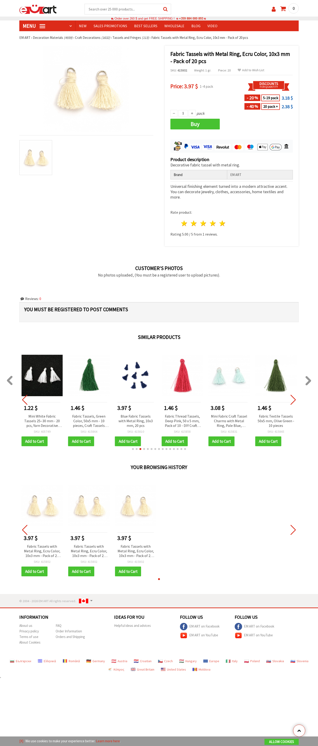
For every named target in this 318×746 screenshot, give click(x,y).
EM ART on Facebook (204, 626)
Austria (122, 661)
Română (74, 661)
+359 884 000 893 (191, 18)
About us (25, 625)
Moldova (204, 669)
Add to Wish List (253, 70)
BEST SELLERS (145, 26)
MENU (30, 26)
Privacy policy (29, 631)
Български (23, 661)
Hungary (191, 661)
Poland (255, 661)
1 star (184, 223)
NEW (83, 26)
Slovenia (302, 661)
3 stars (203, 223)
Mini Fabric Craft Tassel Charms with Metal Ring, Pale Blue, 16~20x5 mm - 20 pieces (229, 421)
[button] (133, 449)
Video (212, 26)
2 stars (194, 223)
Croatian (146, 661)
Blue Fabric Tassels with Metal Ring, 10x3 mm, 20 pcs (135, 421)
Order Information (69, 631)
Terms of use (28, 637)
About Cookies (30, 642)
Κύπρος (119, 669)
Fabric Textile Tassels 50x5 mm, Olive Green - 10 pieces (276, 421)
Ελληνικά (50, 661)
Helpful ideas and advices (132, 625)
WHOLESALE (174, 26)
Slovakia (278, 661)
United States (176, 669)
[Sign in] (274, 9)
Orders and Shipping (70, 637)
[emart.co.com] (38, 8)
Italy (235, 661)
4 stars (213, 223)
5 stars (222, 223)
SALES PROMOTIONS (110, 26)
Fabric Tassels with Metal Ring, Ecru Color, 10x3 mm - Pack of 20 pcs (42, 551)
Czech (168, 661)
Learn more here (108, 741)
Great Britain (145, 669)
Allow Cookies (281, 741)
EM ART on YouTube (203, 635)
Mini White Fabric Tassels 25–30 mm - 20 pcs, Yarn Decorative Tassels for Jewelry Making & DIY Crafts (42, 421)
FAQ (58, 625)
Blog (195, 26)
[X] (21, 741)
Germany (98, 661)
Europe (214, 661)
